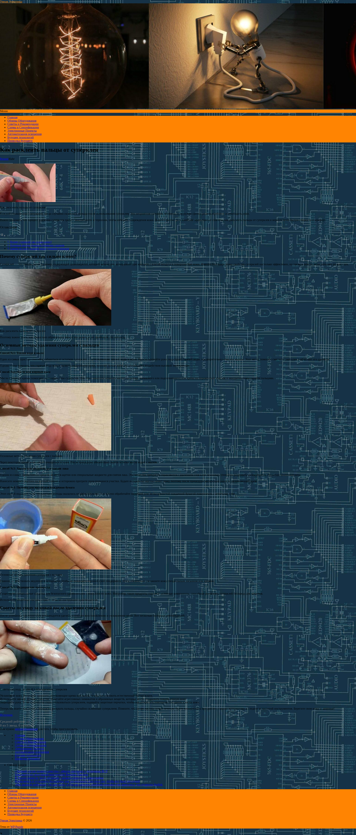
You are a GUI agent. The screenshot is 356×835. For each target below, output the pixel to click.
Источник (6, 714)
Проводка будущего (19, 140)
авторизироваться (26, 729)
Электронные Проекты (22, 130)
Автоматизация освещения (24, 134)
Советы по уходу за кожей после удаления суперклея (39, 248)
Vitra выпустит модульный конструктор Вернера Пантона (51, 774)
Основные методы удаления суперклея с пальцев (37, 245)
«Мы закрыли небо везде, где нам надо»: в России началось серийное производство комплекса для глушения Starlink (89, 784)
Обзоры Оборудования (21, 120)
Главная (12, 117)
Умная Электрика (11, 1)
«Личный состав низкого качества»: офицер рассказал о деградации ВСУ (61, 771)
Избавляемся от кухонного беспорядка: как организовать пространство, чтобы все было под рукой (77, 781)
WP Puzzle (16, 826)
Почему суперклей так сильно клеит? (31, 241)
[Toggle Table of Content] (3, 235)
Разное (4, 158)
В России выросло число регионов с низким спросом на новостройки (59, 777)
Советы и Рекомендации (23, 124)
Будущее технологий (20, 137)
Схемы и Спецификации (23, 127)
